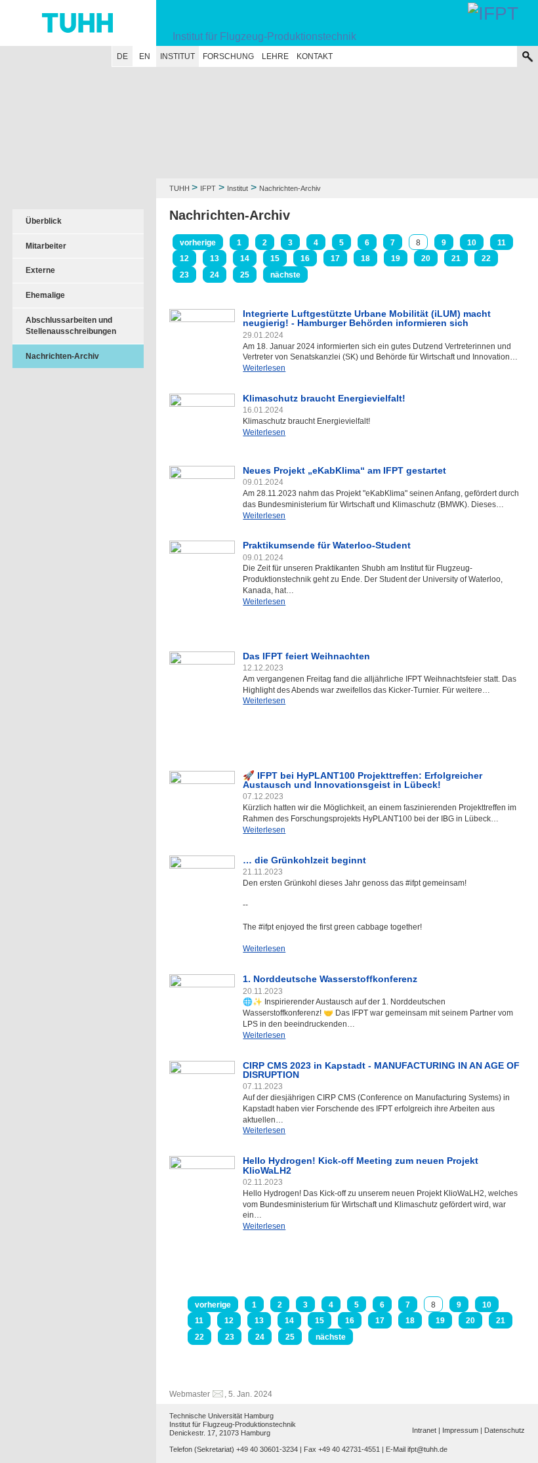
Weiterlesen (264, 368)
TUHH (179, 188)
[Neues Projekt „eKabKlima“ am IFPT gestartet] (202, 487)
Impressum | (462, 1430)
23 (184, 274)
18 (365, 258)
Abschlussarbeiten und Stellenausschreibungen (71, 326)
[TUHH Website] (78, 23)
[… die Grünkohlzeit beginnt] (202, 880)
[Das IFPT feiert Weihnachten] (202, 699)
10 (471, 242)
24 (214, 274)
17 (335, 258)
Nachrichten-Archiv (62, 356)
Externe (40, 270)
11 (501, 242)
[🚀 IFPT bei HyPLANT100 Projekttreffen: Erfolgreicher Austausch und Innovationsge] (202, 796)
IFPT (208, 188)
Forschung (228, 56)
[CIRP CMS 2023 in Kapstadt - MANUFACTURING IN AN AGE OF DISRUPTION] (202, 1087)
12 (184, 258)
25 (244, 274)
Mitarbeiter (46, 246)
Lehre (275, 56)
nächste (285, 274)
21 (456, 258)
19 (395, 258)
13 (214, 258)
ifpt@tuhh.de (427, 1449)
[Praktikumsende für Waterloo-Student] (202, 584)
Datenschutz (504, 1430)
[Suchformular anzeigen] (527, 56)
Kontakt (315, 56)
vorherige (198, 242)
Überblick (44, 221)
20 (425, 258)
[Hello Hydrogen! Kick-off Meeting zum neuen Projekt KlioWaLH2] (202, 1199)
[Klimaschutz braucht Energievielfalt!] (202, 418)
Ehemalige (45, 295)
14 (244, 258)
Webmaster (189, 1394)
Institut (177, 56)
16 (305, 258)
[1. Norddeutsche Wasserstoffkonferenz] (202, 996)
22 (486, 258)
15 (274, 258)
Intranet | (426, 1430)
